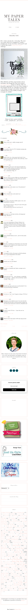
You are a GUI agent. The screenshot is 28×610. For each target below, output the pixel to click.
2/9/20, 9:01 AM (8, 217)
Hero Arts (8, 538)
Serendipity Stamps (22, 567)
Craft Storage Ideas (19, 527)
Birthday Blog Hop (5, 517)
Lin (4, 155)
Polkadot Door (17, 556)
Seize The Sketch (14, 567)
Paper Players (19, 550)
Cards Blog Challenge (22, 517)
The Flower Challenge (18, 581)
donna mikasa (6, 292)
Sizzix (4, 570)
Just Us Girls (6, 542)
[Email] (17, 371)
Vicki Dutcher (7, 212)
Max (24, 545)
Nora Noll (6, 175)
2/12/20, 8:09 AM (8, 271)
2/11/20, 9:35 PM (8, 263)
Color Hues (11, 524)
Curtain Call (24, 529)
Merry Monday (12, 547)
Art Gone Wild (20, 514)
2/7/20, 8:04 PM (8, 144)
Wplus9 (20, 590)
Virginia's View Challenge (8, 588)
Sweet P (20, 573)
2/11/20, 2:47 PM (8, 256)
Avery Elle (7, 515)
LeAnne (5, 140)
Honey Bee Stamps (15, 538)
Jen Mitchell (6, 299)
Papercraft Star (9, 552)
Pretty (2, 561)
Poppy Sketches (24, 556)
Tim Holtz (8, 585)
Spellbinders (17, 570)
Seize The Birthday (5, 567)
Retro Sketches (23, 564)
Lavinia (24, 542)
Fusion (20, 535)
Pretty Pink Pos (7, 561)
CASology (14, 520)
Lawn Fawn (3, 544)
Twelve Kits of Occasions (12, 587)
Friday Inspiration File (13, 535)
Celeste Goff (6, 192)
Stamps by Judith (4, 573)
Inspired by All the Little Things (18, 541)
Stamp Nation (24, 570)
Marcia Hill (6, 165)
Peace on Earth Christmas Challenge (14, 553)
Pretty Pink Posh (17, 561)
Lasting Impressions (17, 542)
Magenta (9, 545)
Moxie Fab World (4, 548)
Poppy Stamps (6, 558)
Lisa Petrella (6, 185)
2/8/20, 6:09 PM (8, 195)
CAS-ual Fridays (21, 518)
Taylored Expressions (18, 576)
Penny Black (23, 553)
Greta (5, 242)
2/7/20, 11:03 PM (8, 161)
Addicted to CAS (5, 514)
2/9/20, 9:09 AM (8, 230)
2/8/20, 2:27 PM (8, 188)
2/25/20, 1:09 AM (8, 320)
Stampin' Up (11, 572)
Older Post (3, 326)
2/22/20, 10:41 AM (8, 313)
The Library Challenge (12, 582)
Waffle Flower (22, 588)
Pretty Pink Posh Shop (20, 563)
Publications (3, 564)
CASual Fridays (22, 520)
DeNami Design (12, 530)
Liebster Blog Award (23, 544)
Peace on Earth (3, 553)
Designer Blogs (18, 609)
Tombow (22, 585)
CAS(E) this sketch (13, 125)
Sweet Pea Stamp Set (15, 575)
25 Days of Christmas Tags (18, 512)
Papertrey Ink (18, 552)
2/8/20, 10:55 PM (8, 209)
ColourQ (21, 526)
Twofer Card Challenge (22, 587)
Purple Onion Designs (12, 564)
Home (10, 27)
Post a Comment (4, 323)
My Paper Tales (14, 18)
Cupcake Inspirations (17, 529)
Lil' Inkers (4, 545)
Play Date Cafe (9, 556)
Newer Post (24, 326)
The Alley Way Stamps (19, 578)
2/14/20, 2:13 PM (8, 289)
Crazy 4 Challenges (8, 529)
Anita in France (7, 274)
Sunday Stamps (14, 573)
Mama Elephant (16, 545)
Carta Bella (3, 518)
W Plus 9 (15, 588)
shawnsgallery (3, 569)
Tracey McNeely (7, 266)
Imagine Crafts (3, 539)
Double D (12, 532)
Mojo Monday (22, 547)
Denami (4, 530)
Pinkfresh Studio (21, 555)
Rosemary (6, 147)
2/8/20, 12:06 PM (8, 182)
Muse (12, 548)
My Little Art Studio (5, 550)
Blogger (22, 600)
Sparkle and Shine (10, 570)
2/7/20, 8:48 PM (8, 152)
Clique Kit (11, 523)
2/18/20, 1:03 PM (8, 296)
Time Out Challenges (15, 585)
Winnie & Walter (13, 590)
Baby (11, 515)
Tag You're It (8, 576)
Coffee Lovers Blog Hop (19, 523)
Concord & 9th (4, 527)
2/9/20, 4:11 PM (8, 238)
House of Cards (23, 538)
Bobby (5, 251)
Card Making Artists (13, 517)
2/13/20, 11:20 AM (8, 280)
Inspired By (6, 541)
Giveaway (17, 536)
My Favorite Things (19, 548)
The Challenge (11, 579)
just (26, 541)
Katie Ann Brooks (7, 259)
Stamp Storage (5, 572)
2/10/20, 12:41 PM (8, 248)
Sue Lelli (6, 316)
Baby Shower (15, 515)
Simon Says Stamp (12, 569)
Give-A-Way (8, 536)
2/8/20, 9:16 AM (8, 172)
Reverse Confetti (20, 566)
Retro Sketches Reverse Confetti (9, 566)
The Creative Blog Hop (20, 579)
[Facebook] (11, 371)
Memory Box (4, 547)
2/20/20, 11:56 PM (8, 305)
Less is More (9, 544)
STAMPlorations (18, 572)
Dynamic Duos (18, 532)
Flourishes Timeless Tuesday (10, 533)
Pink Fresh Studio (22, 125)
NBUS (13, 550)
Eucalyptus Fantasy (6, 84)
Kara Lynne (6, 284)
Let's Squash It (15, 544)
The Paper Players (22, 582)
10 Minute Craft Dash (5, 512)
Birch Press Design (23, 515)
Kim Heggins (6, 233)
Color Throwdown (20, 524)
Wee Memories (4, 590)
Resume (17, 27)
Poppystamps (15, 558)
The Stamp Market (18, 584)
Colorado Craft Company (11, 526)
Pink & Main (3, 555)
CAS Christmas (12, 518)
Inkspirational (24, 539)
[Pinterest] (14, 371)
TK (4, 199)
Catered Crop (4, 521)
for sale (17, 533)
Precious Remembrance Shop (17, 559)
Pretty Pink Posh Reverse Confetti (7, 563)
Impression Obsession (12, 539)
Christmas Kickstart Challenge (14, 521)
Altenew (7, 125)
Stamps (24, 572)
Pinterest (2, 556)
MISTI (17, 547)
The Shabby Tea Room (8, 584)
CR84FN (10, 527)
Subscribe (14, 389)
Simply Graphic (23, 569)
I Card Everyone (7, 220)
